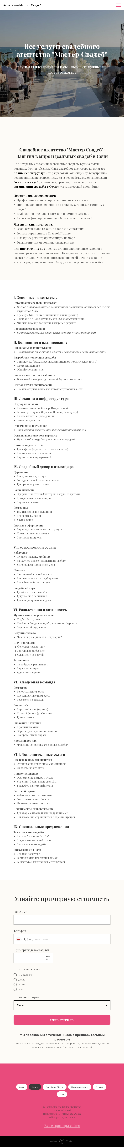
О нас (21, 1087)
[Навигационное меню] (118, 5)
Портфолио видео (79, 1087)
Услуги (35, 1087)
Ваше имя (20, 912)
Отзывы (99, 1087)
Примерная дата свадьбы (31, 950)
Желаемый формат (27, 997)
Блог (62, 1094)
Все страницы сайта (62, 1125)
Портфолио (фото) (54, 1087)
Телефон (20, 931)
